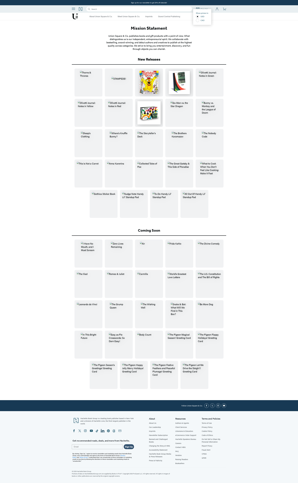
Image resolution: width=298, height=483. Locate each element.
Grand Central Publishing (169, 16)
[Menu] (73, 9)
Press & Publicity (155, 460)
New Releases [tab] (149, 59)
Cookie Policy (207, 431)
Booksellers (179, 463)
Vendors (178, 455)
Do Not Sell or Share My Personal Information (211, 440)
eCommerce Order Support (185, 435)
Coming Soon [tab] (149, 230)
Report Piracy (207, 445)
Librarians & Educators (184, 431)
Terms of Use (207, 423)
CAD (203, 20)
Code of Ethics (207, 435)
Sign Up (129, 446)
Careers (178, 443)
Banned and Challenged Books (158, 440)
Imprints (148, 16)
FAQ (177, 451)
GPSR (204, 458)
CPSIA (204, 454)
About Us (152, 423)
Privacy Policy (207, 427)
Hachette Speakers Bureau (185, 439)
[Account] (217, 9)
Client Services (181, 427)
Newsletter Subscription (158, 435)
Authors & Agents (182, 423)
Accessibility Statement (158, 450)
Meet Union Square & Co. (129, 16)
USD (202, 16)
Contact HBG (180, 447)
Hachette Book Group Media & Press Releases (160, 455)
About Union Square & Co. (100, 16)
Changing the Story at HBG (159, 445)
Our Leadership (155, 427)
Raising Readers (181, 459)
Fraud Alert (206, 450)
